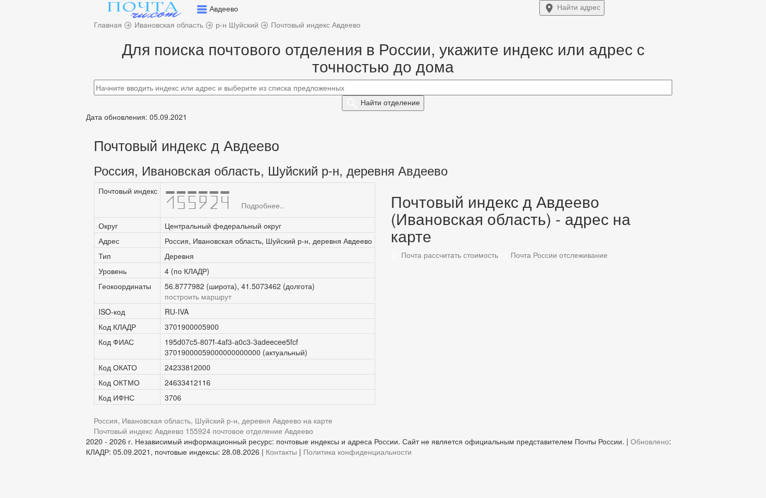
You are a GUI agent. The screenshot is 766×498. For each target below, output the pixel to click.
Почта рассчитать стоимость (448, 255)
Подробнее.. (262, 205)
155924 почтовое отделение (234, 431)
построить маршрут (198, 296)
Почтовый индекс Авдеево (138, 431)
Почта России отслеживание (558, 255)
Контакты (281, 451)
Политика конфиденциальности (357, 451)
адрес (578, 7)
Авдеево (299, 431)
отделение (390, 102)
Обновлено (650, 441)
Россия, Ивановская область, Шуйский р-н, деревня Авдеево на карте (213, 420)
